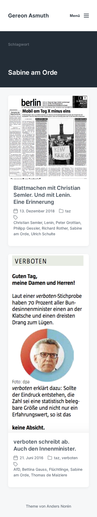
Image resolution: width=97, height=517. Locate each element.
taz (68, 211)
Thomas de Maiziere (49, 475)
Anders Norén (59, 506)
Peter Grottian (68, 222)
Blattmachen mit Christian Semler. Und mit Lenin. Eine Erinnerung (46, 195)
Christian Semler (27, 222)
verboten (70, 457)
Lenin (49, 222)
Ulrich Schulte (43, 233)
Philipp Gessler (26, 228)
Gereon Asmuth (28, 15)
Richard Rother (55, 228)
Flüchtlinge (58, 469)
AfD (16, 469)
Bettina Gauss (34, 469)
